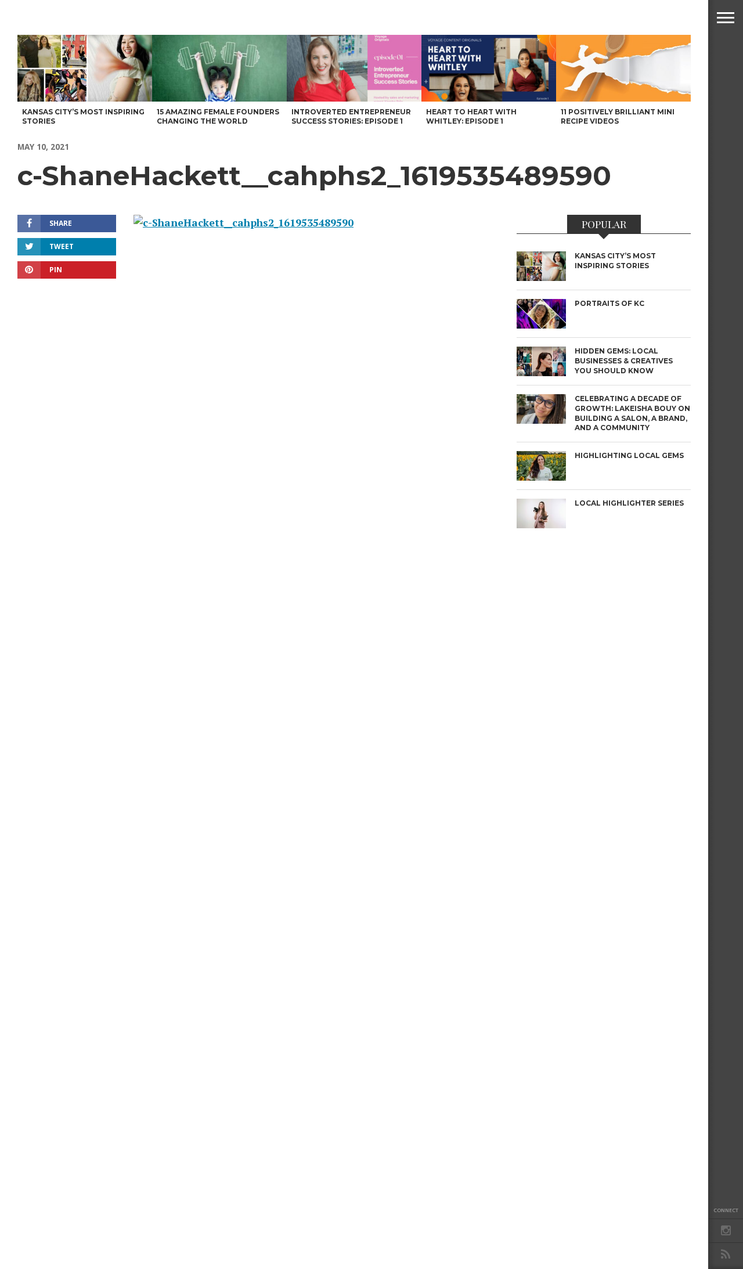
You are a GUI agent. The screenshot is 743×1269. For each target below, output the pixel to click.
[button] (725, 17)
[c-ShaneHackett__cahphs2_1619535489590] (244, 222)
